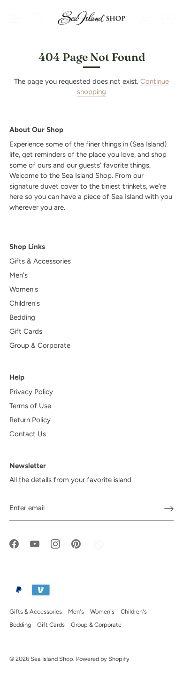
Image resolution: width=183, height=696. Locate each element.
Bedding (22, 317)
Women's (23, 289)
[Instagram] (55, 543)
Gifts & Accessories (40, 261)
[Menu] (15, 18)
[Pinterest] (76, 543)
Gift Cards (25, 331)
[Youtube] (34, 543)
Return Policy (30, 420)
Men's (18, 275)
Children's (24, 303)
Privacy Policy (31, 392)
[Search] (36, 19)
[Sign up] (169, 508)
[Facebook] (14, 543)
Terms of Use (30, 406)
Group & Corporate (39, 345)
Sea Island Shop (51, 658)
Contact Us (27, 434)
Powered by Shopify (103, 658)
